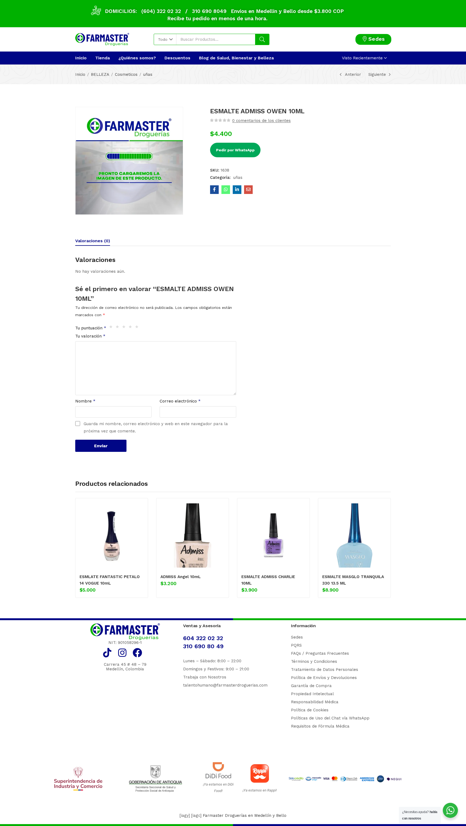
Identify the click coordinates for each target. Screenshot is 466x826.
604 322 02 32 (203, 638)
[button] (165, 39)
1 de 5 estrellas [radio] (112, 328)
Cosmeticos (126, 74)
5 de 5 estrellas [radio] (138, 328)
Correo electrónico (180, 401)
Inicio (81, 57)
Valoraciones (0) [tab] (92, 240)
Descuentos (177, 57)
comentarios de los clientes (261, 120)
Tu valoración (90, 336)
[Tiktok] (107, 652)
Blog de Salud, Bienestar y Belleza (236, 57)
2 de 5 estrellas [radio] (118, 328)
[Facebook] (137, 652)
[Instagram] (122, 652)
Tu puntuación (90, 328)
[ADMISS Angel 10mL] (192, 535)
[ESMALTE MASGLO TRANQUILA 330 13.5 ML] (354, 535)
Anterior (353, 74)
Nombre (85, 401)
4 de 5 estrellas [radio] (131, 328)
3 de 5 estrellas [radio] (125, 328)
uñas (147, 74)
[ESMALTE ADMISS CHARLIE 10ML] (273, 535)
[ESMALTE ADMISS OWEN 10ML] (214, 189)
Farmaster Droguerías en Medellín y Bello (244, 815)
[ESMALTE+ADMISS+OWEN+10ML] (237, 189)
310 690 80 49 (203, 646)
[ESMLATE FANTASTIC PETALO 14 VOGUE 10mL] (112, 535)
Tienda (102, 57)
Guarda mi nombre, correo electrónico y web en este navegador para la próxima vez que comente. (156, 427)
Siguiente (377, 74)
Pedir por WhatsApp (235, 150)
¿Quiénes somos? (137, 57)
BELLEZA (100, 74)
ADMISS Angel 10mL (180, 576)
